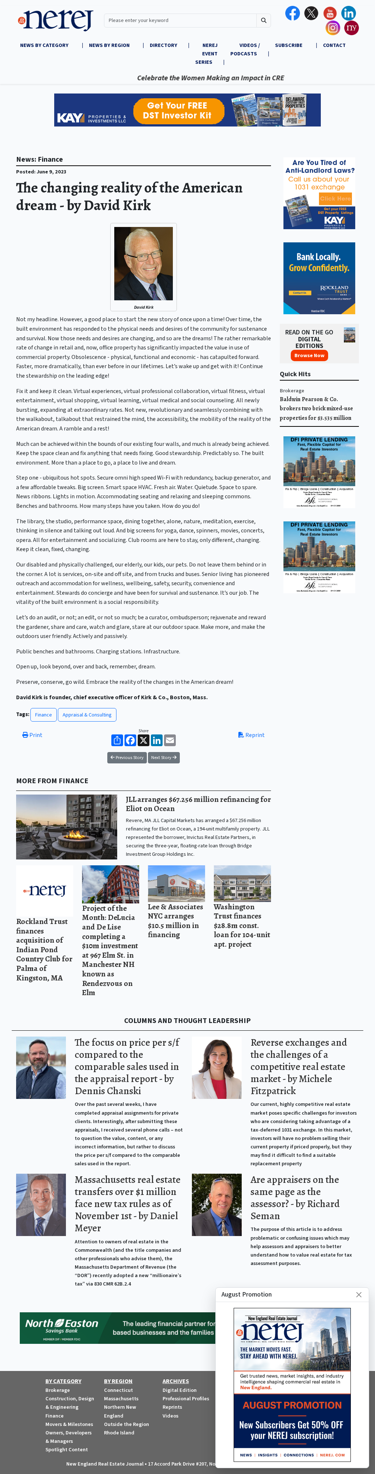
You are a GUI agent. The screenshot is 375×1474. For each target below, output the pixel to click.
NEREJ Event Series (206, 53)
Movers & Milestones (69, 1424)
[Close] (359, 1295)
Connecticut (118, 1390)
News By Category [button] (45, 45)
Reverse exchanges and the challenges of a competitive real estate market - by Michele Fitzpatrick (298, 1066)
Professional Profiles (186, 1398)
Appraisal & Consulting (87, 715)
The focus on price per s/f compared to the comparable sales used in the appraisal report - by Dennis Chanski (127, 1066)
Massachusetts (121, 1398)
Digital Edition (180, 1390)
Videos (170, 1416)
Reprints (172, 1407)
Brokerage (292, 391)
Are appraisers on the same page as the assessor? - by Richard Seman (295, 1198)
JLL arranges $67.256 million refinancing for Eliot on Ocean (198, 804)
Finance (43, 715)
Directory (163, 45)
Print (35, 735)
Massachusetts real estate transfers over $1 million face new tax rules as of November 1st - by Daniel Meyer (128, 1204)
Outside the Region (126, 1424)
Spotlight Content (66, 1449)
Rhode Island (119, 1433)
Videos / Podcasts (245, 49)
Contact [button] (334, 45)
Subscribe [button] (289, 45)
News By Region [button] (110, 45)
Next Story (161, 757)
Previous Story (129, 757)
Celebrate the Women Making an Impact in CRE (181, 78)
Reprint (254, 735)
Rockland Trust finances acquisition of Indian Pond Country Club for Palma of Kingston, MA (44, 949)
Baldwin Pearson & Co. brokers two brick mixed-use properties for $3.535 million (316, 408)
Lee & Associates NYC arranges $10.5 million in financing (175, 920)
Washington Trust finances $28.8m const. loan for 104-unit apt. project (242, 925)
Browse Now (309, 355)
